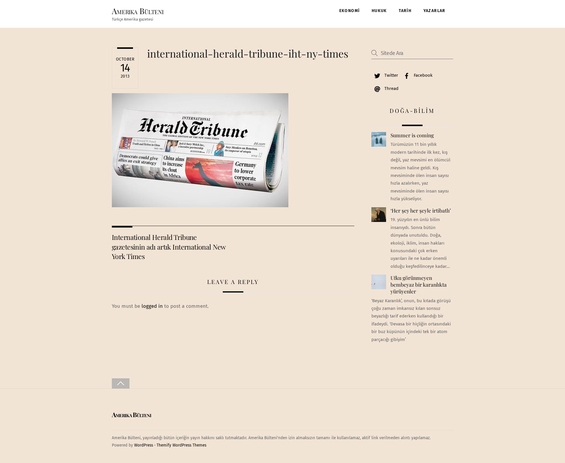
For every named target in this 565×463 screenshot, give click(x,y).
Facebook (423, 75)
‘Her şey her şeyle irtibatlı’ (420, 210)
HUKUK (379, 10)
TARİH (405, 10)
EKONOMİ (349, 10)
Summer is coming (412, 135)
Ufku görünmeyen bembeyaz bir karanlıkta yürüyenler (418, 284)
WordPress (143, 445)
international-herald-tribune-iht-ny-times (247, 53)
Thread (390, 88)
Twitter (390, 75)
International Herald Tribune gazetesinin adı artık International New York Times (168, 247)
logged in (152, 306)
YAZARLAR (434, 10)
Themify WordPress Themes (181, 445)
